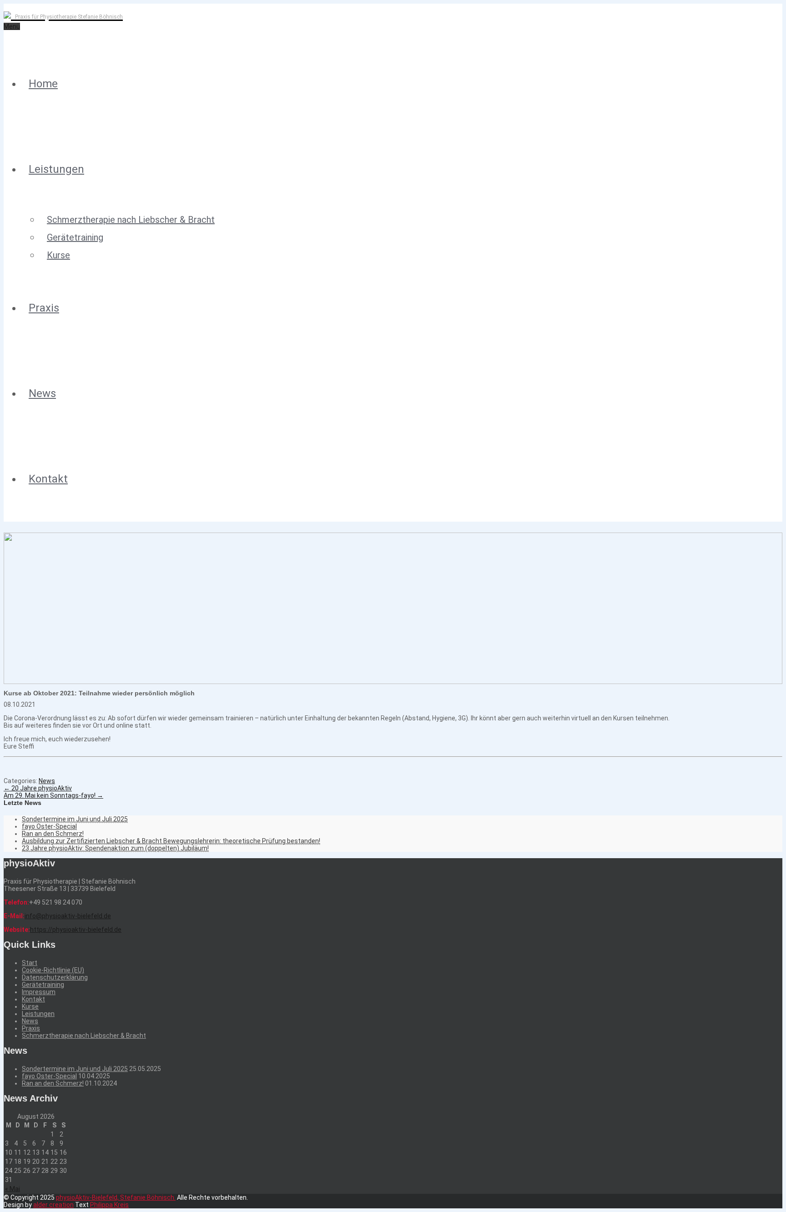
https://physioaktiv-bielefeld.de (75, 929)
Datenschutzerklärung (55, 977)
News (42, 393)
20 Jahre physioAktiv (38, 788)
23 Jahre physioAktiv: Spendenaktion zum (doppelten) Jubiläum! (115, 848)
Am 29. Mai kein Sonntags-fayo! (53, 795)
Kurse (58, 255)
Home (43, 83)
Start (29, 962)
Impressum (38, 992)
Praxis (44, 308)
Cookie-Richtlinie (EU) (53, 970)
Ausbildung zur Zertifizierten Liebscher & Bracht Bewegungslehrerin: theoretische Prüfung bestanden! (171, 841)
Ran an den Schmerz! (53, 833)
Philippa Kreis (109, 1204)
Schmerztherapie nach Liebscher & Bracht (131, 219)
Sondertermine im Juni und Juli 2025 (75, 819)
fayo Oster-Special (49, 826)
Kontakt (48, 479)
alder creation (53, 1204)
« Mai (12, 1188)
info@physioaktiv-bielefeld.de (68, 916)
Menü (12, 26)
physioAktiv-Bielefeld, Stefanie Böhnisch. (116, 1197)
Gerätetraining (75, 237)
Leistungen (56, 169)
